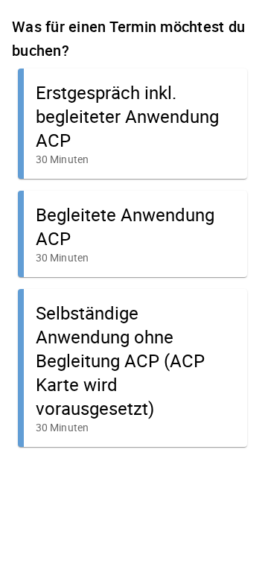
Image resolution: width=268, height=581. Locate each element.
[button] (132, 124)
